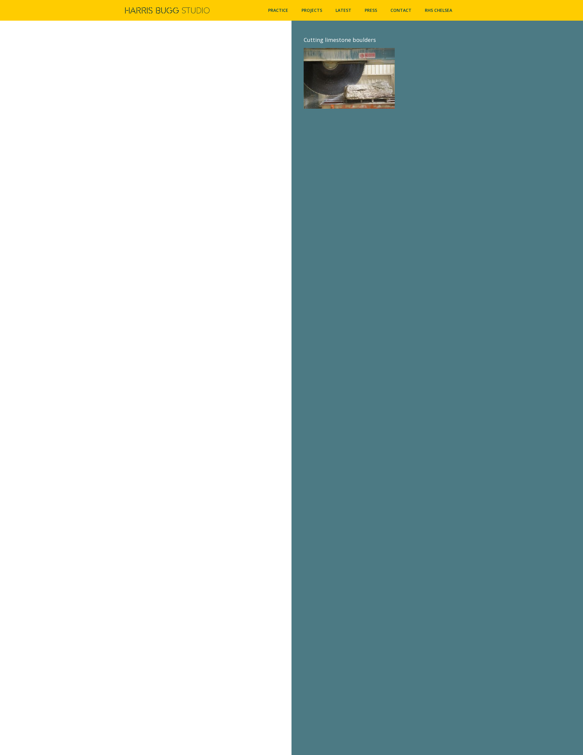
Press (371, 10)
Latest (343, 10)
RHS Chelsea (438, 10)
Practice (278, 10)
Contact (400, 10)
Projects (312, 10)
